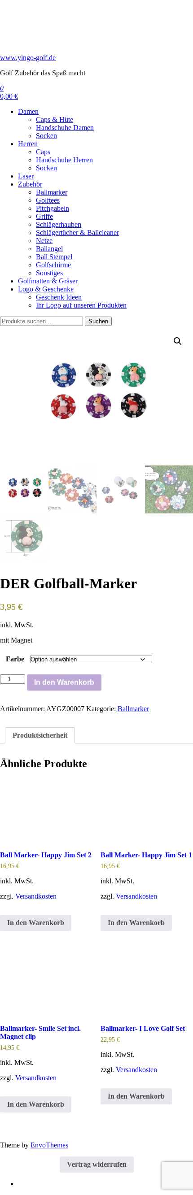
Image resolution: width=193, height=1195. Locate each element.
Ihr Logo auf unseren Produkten (81, 305)
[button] (178, 341)
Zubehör (30, 184)
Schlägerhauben (58, 224)
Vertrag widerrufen (97, 1164)
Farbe (15, 659)
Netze (44, 240)
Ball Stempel (54, 257)
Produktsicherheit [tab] (40, 735)
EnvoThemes (49, 1145)
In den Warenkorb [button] (35, 922)
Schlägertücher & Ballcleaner (77, 232)
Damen (28, 111)
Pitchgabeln (52, 208)
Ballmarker (51, 192)
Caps (43, 152)
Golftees (48, 200)
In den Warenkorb (64, 682)
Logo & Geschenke (46, 289)
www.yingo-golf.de (28, 57)
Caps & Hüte (54, 119)
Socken (46, 135)
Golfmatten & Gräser (48, 281)
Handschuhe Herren (64, 160)
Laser (26, 176)
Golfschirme (53, 265)
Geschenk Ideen (59, 297)
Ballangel (49, 248)
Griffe (44, 216)
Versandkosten (36, 896)
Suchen (98, 321)
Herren (28, 144)
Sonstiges (49, 273)
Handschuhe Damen (65, 127)
